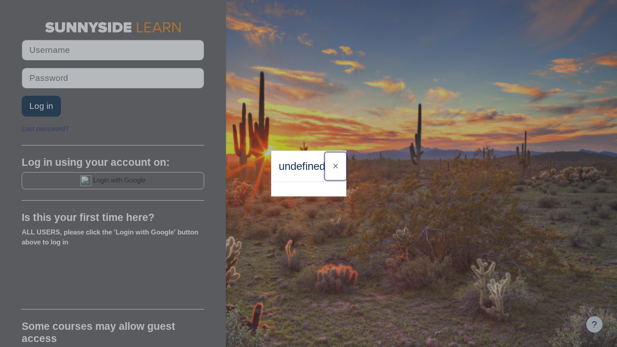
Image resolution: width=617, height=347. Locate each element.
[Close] (335, 166)
